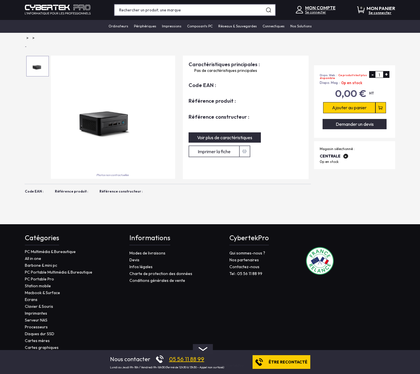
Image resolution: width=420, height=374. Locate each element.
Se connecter (315, 12)
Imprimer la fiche (214, 151)
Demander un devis (355, 124)
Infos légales (141, 266)
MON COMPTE (320, 8)
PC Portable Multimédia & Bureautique (58, 272)
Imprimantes (36, 313)
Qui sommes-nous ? (247, 253)
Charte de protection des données (160, 273)
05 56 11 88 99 (186, 359)
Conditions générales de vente (157, 280)
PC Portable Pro (39, 279)
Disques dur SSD (39, 333)
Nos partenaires (244, 259)
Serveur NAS (36, 320)
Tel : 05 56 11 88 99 (245, 273)
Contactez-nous (244, 266)
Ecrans (31, 299)
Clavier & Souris (39, 306)
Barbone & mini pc (41, 265)
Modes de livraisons (147, 253)
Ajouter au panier (349, 108)
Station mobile (38, 285)
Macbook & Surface (42, 292)
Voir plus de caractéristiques (224, 137)
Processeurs (36, 326)
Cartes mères (37, 340)
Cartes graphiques (42, 347)
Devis (134, 259)
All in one (33, 258)
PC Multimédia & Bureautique (50, 251)
